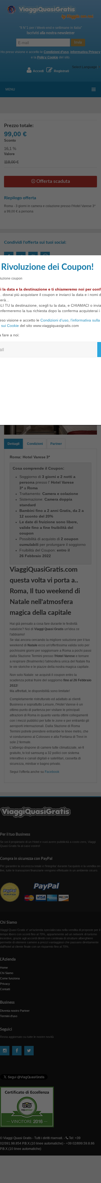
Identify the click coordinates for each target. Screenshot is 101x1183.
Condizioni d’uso (54, 320)
